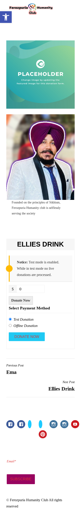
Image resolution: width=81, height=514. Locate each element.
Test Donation (24, 319)
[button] (6, 17)
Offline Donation (26, 326)
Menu (64, 10)
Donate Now (20, 300)
